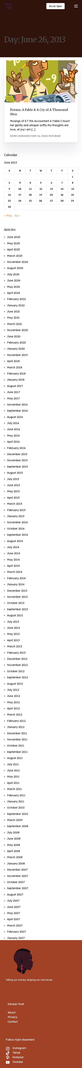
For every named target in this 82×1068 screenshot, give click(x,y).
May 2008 (13, 845)
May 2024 (13, 287)
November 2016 (17, 404)
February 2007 (16, 931)
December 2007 (17, 869)
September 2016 (17, 410)
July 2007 (13, 900)
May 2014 (13, 559)
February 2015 (16, 510)
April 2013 (13, 640)
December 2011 (17, 733)
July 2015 (13, 479)
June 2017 (13, 392)
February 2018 (16, 373)
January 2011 (15, 801)
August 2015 (15, 472)
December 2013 (17, 590)
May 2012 (13, 702)
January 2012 (15, 727)
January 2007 (16, 938)
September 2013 (17, 609)
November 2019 (17, 355)
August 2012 (15, 683)
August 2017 (15, 386)
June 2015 (13, 485)
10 (19, 188)
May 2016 (13, 435)
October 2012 (15, 671)
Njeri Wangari (20, 136)
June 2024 (13, 280)
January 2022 (16, 305)
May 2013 (13, 634)
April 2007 (13, 919)
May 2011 (13, 776)
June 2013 (13, 628)
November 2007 (17, 876)
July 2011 (13, 764)
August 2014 (15, 541)
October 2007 (16, 882)
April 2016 (13, 441)
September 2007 (17, 888)
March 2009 (15, 820)
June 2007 (13, 907)
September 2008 (17, 826)
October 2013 (15, 603)
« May (8, 215)
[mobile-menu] (74, 6)
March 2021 (14, 324)
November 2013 (17, 597)
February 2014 (16, 578)
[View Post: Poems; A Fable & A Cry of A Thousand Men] (41, 81)
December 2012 (17, 659)
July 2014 (13, 547)
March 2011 (14, 789)
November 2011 (17, 739)
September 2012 (17, 677)
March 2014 (14, 572)
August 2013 (15, 615)
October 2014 (15, 528)
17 (20, 194)
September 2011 (17, 752)
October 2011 (15, 745)
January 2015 (15, 516)
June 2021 (13, 311)
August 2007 (15, 894)
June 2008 (13, 838)
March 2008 (15, 857)
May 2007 (13, 913)
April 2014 (13, 566)
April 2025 (13, 249)
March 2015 (14, 503)
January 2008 (16, 863)
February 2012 (16, 721)
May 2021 (13, 317)
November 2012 (17, 665)
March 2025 (14, 256)
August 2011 (15, 758)
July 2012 (13, 690)
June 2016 (13, 429)
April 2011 (13, 783)
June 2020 (13, 336)
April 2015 (13, 497)
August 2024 (15, 268)
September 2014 (17, 534)
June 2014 (13, 553)
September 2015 (17, 466)
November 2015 (17, 460)
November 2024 (17, 262)
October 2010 (16, 807)
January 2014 (15, 584)
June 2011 (13, 770)
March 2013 (14, 646)
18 (30, 194)
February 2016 (16, 448)
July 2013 (13, 621)
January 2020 (16, 348)
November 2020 (17, 330)
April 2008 (13, 851)
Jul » (17, 215)
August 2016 (15, 417)
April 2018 (13, 361)
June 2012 (13, 696)
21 (62, 194)
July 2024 (13, 274)
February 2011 (16, 795)
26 (40, 200)
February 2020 (16, 342)
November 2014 (17, 522)
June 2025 (13, 237)
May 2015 (13, 491)
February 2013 (16, 652)
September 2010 (17, 814)
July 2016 (13, 423)
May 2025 (13, 243)
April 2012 (13, 708)
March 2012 (14, 714)
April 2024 (13, 293)
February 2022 (16, 299)
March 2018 (14, 367)
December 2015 (17, 454)
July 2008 (13, 832)
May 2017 (13, 398)
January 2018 (15, 379)
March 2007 (15, 925)
